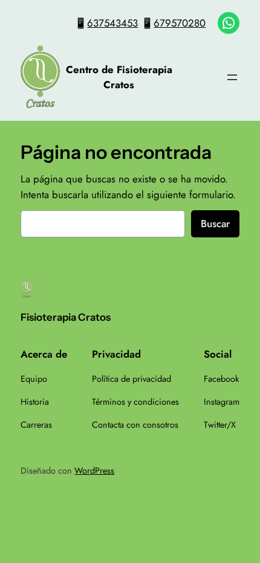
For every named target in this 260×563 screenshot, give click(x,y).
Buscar (215, 223)
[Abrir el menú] (232, 77)
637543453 (112, 23)
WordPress (94, 471)
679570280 (180, 23)
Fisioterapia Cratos (66, 317)
